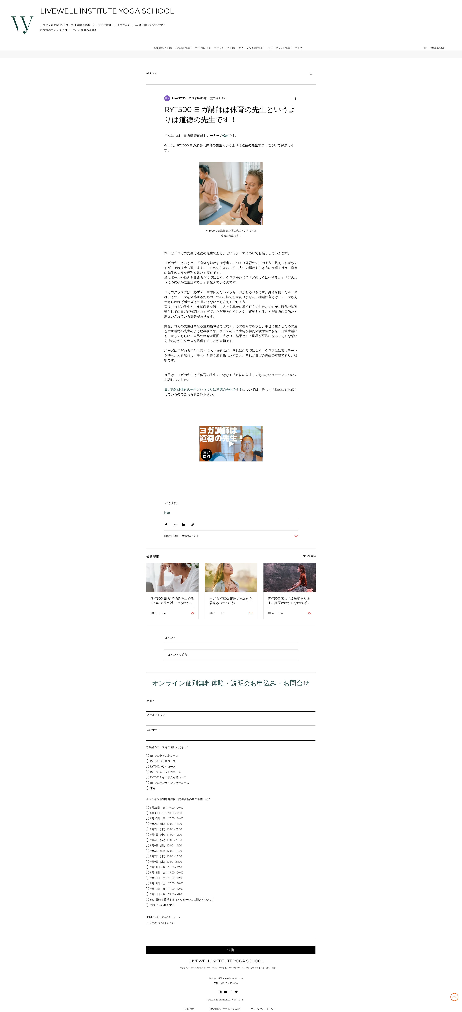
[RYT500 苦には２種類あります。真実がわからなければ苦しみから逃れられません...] (289, 577)
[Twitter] (236, 992)
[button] (311, 73)
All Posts (151, 73)
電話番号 (152, 730)
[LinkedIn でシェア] (183, 524)
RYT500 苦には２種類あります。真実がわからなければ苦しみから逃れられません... (289, 601)
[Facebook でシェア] (166, 524)
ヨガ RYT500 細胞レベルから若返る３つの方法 (231, 601)
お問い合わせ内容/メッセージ (163, 917)
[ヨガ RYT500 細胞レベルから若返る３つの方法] (231, 577)
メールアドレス (156, 714)
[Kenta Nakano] (220, 992)
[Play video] (231, 443)
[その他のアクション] (295, 98)
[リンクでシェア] (192, 524)
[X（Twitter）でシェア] (174, 524)
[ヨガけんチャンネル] (225, 992)
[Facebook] (231, 992)
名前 (149, 700)
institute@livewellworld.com (226, 978)
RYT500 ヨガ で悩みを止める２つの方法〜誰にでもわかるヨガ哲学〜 (172, 601)
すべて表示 (309, 556)
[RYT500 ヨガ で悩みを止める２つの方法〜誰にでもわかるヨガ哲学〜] (172, 577)
